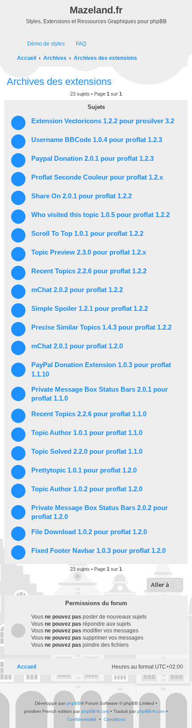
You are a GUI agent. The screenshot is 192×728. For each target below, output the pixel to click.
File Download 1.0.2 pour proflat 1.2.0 (89, 532)
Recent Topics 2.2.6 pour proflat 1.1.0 (88, 414)
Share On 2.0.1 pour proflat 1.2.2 (81, 196)
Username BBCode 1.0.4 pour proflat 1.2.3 (96, 139)
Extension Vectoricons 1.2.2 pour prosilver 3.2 (102, 121)
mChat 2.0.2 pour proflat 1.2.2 (77, 289)
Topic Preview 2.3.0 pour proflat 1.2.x (88, 252)
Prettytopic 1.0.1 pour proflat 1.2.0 (84, 470)
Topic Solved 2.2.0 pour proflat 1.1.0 (86, 451)
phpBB (74, 703)
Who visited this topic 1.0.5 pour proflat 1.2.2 (100, 214)
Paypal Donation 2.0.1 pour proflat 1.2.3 (92, 158)
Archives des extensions (59, 81)
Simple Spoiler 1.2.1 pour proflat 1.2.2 (89, 308)
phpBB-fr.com (95, 711)
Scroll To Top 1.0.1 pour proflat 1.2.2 (87, 233)
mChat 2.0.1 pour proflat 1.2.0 (77, 346)
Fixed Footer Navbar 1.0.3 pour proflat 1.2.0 (98, 550)
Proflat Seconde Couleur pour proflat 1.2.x (97, 177)
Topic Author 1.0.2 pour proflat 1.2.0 (86, 489)
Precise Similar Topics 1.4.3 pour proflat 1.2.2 (101, 327)
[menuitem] (42, 44)
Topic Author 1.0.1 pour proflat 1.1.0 (86, 432)
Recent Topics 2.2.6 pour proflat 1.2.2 (88, 271)
